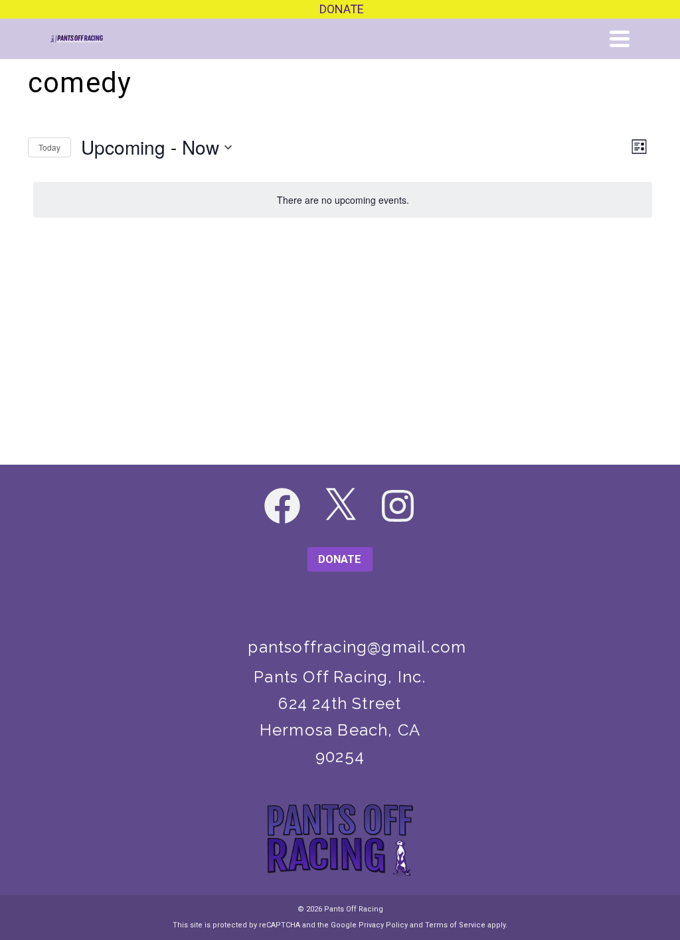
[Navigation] (619, 38)
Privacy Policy (383, 925)
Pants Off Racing (353, 909)
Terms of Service (455, 925)
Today (49, 147)
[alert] (342, 200)
